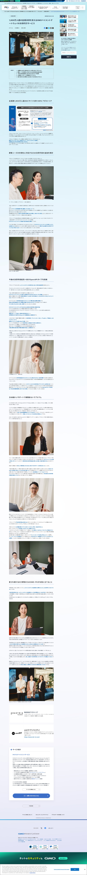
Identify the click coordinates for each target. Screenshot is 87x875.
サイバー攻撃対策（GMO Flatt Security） (50, 840)
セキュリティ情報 (24, 7)
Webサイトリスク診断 (47, 839)
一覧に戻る (31, 805)
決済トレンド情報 (24, 8)
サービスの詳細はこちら (31, 789)
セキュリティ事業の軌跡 (21, 841)
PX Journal (40, 11)
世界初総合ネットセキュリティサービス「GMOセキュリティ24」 (27, 839)
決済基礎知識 (24, 6)
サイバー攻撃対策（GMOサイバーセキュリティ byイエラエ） (33, 840)
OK (75, 869)
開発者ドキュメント (36, 778)
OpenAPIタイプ (33, 772)
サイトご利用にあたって (27, 814)
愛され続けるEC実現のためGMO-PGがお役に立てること (30, 76)
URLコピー (51, 828)
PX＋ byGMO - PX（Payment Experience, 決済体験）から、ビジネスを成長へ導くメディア (20, 11)
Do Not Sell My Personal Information (61, 869)
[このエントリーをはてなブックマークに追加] (49, 28)
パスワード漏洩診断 (40, 839)
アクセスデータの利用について (58, 814)
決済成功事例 (31, 6)
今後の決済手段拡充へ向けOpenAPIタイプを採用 (28, 73)
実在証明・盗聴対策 (21, 840)
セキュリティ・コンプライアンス (42, 814)
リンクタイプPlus (41, 772)
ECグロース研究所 (31, 7)
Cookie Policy (32, 872)
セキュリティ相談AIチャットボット (57, 839)
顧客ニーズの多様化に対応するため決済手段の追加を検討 (30, 72)
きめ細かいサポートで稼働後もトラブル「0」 (27, 75)
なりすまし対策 (59, 840)
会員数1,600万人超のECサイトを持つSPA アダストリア (30, 70)
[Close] (84, 869)
